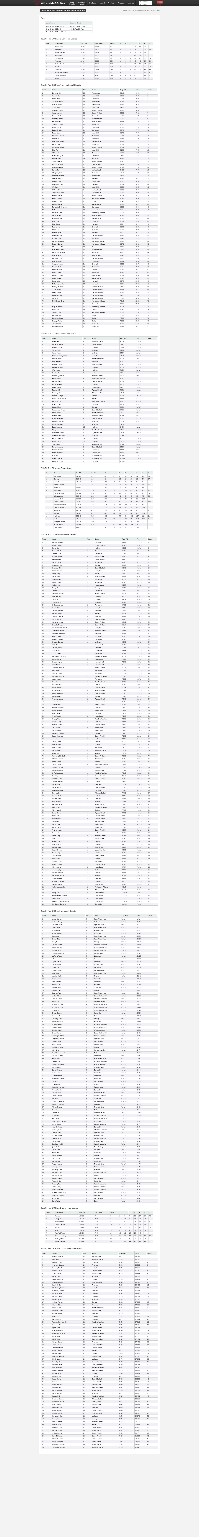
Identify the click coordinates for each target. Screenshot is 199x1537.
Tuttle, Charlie (56, 1345)
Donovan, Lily (56, 401)
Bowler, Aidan (56, 816)
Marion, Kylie (56, 585)
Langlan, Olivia (56, 562)
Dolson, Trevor (57, 1095)
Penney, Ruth (56, 579)
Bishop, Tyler (56, 232)
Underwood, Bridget (58, 410)
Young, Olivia (56, 588)
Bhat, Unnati (56, 430)
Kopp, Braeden (57, 1390)
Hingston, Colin (57, 213)
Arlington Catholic (97, 341)
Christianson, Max (58, 247)
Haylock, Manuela (57, 707)
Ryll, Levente (56, 1118)
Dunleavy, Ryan (57, 1019)
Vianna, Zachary (57, 1189)
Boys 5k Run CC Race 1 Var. (55, 26)
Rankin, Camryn (57, 395)
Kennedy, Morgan (57, 625)
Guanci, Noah (56, 1084)
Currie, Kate (56, 548)
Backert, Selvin (57, 1296)
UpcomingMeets (82, 3)
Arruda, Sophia (56, 545)
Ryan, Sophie (56, 801)
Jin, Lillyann (55, 821)
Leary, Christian (57, 1075)
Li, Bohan (55, 455)
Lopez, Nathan (56, 919)
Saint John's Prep (100, 919)
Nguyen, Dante (57, 1178)
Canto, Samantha (57, 770)
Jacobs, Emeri (56, 730)
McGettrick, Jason (58, 250)
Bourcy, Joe (56, 984)
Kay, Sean (55, 1259)
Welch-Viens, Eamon (59, 1121)
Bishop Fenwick (59, 502)
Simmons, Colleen (58, 376)
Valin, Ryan (55, 1050)
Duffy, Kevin (56, 1158)
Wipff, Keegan (56, 361)
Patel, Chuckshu (57, 326)
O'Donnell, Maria (57, 779)
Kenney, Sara (56, 844)
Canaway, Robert (58, 1356)
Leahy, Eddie (56, 292)
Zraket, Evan (56, 324)
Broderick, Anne (57, 850)
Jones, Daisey (56, 787)
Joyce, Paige (56, 576)
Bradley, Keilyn (56, 818)
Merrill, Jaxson (56, 933)
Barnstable (58, 55)
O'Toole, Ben (56, 238)
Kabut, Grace (56, 704)
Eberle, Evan (56, 1319)
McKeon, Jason (57, 210)
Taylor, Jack (56, 107)
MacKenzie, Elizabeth (59, 656)
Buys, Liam (55, 936)
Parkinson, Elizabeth (58, 756)
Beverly (94, 398)
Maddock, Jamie (57, 1310)
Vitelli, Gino (55, 138)
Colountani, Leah (57, 461)
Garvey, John (56, 950)
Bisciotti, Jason (57, 195)
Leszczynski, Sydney (59, 398)
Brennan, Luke (57, 1262)
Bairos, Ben (55, 1152)
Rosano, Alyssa (57, 833)
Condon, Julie (56, 582)
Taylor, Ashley (56, 350)
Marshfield (58, 49)
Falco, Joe (55, 221)
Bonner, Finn (56, 939)
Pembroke (58, 61)
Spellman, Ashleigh (58, 605)
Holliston (94, 370)
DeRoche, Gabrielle (58, 633)
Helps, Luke (56, 281)
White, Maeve (56, 716)
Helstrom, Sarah (57, 890)
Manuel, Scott (56, 255)
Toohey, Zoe (56, 784)
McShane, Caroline (58, 881)
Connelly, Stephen (58, 1265)
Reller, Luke (56, 1113)
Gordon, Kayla (57, 347)
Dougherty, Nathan (58, 1064)
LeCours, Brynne (57, 610)
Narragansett (96, 104)
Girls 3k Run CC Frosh (77, 26)
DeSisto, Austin (57, 944)
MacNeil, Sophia (57, 613)
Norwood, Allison (57, 693)
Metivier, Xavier (57, 1299)
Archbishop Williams (61, 72)
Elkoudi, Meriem (57, 878)
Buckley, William (57, 164)
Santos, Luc (56, 1382)
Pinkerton (58, 1216)
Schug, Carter (57, 1419)
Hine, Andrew (56, 981)
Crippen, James (57, 970)
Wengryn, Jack (57, 173)
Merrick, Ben (56, 181)
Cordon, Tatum (57, 373)
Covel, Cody (56, 1141)
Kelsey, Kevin (56, 1353)
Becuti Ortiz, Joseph (58, 1053)
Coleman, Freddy (58, 1290)
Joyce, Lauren (56, 619)
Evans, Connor (57, 1013)
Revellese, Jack (57, 1172)
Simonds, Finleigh (57, 542)
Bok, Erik (55, 1098)
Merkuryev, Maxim (58, 141)
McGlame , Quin (57, 156)
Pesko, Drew (56, 99)
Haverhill (57, 67)
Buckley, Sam (56, 987)
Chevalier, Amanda (58, 682)
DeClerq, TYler (57, 1427)
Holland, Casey (57, 1127)
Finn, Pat (55, 150)
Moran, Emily (56, 836)
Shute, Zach (56, 1073)
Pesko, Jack (56, 133)
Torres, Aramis (56, 1090)
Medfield (56, 513)
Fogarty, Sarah (56, 830)
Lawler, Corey (56, 1187)
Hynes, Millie (56, 378)
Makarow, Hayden (58, 284)
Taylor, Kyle (55, 967)
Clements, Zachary (58, 1444)
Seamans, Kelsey (57, 568)
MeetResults (72, 3)
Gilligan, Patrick (57, 1302)
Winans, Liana (56, 750)
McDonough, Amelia (58, 887)
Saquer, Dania (56, 838)
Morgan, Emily (56, 744)
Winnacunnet (59, 47)
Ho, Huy (54, 1081)
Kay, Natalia (55, 793)
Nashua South (59, 64)
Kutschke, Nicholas (58, 1087)
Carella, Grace (56, 696)
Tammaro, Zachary (58, 1447)
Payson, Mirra (56, 602)
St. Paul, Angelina (57, 773)
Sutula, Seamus (57, 161)
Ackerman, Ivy (56, 713)
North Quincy (96, 387)
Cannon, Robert (57, 1330)
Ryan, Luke (56, 1328)
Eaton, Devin (56, 127)
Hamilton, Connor (58, 1399)
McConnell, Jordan (58, 875)
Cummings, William (58, 1036)
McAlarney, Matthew (59, 1288)
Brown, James (57, 1422)
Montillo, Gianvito (57, 1024)
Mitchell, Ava (56, 645)
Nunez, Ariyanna (57, 447)
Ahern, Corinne (57, 702)
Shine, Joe (55, 230)
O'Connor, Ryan (57, 1433)
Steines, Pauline (57, 571)
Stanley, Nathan (57, 1070)
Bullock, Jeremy (57, 979)
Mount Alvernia (97, 444)
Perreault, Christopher (59, 207)
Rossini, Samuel (57, 244)
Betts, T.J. (55, 942)
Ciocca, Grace (56, 653)
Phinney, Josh (56, 261)
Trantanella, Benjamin (59, 1322)
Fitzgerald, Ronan (58, 116)
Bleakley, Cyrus (57, 295)
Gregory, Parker (57, 264)
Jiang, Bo (55, 298)
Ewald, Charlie (57, 130)
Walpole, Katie (56, 358)
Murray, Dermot (57, 287)
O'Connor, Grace (57, 759)
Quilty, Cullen (56, 1147)
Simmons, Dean (57, 1016)
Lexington (95, 347)
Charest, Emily (56, 722)
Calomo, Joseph (57, 204)
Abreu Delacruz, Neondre (60, 1110)
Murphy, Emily (56, 415)
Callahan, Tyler (57, 993)
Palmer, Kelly (56, 390)
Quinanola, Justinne (58, 433)
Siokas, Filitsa (56, 742)
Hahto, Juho (56, 170)
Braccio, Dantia (57, 556)
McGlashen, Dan (57, 184)
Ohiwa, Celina (56, 813)
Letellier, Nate (56, 1376)
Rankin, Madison (57, 438)
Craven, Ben (56, 178)
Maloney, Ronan (57, 1175)
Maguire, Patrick (57, 307)
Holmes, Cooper (57, 275)
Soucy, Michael (57, 1393)
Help (160, 5)
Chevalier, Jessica (58, 676)
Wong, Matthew (57, 1441)
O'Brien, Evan (56, 1061)
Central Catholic (97, 381)
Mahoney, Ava (56, 559)
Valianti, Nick (56, 96)
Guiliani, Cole (56, 930)
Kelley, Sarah (56, 665)
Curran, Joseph (57, 1256)
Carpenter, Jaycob (58, 1038)
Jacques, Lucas (57, 110)
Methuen (95, 421)
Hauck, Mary (56, 407)
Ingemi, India (56, 599)
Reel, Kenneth (56, 1044)
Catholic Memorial (60, 75)
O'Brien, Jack (56, 1138)
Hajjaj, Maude (56, 596)
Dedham (57, 78)
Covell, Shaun (56, 215)
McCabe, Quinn (57, 1135)
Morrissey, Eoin (57, 235)
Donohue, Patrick (57, 1144)
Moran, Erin (56, 341)
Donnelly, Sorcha (57, 393)
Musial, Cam (56, 1387)
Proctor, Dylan (56, 1181)
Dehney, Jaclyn (57, 381)
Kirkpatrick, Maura (58, 630)
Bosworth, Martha (57, 639)
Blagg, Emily (56, 807)
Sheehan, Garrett (57, 1021)
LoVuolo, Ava (56, 591)
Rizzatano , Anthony (58, 1078)
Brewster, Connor (58, 136)
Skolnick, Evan (57, 1130)
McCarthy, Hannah (58, 733)
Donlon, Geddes (57, 1370)
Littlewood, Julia (57, 367)
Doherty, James (57, 119)
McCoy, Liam (56, 1198)
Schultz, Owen (56, 1030)
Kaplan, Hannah (57, 450)
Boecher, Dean (57, 269)
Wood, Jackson (57, 1279)
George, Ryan (57, 1413)
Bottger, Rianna (57, 719)
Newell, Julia (56, 608)
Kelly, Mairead (56, 855)
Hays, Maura (56, 387)
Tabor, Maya (56, 727)
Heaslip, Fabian (57, 321)
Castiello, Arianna (57, 421)
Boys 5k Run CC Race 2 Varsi (56, 32)
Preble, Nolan (56, 1285)
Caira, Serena (56, 353)
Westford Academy (98, 358)
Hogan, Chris (56, 121)
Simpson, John (57, 1325)
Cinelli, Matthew (57, 1410)
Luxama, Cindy (57, 861)
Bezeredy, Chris (57, 1169)
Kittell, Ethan (56, 1339)
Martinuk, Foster (57, 1439)
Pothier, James (57, 1271)
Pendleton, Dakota (58, 1402)
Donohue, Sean (57, 258)
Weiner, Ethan (56, 158)
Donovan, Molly (57, 685)
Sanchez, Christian (58, 1104)
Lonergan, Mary (57, 418)
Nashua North (58, 499)
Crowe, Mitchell (57, 1313)
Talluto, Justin (56, 312)
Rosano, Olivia (56, 798)
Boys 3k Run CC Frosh (53, 29)
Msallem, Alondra (57, 873)
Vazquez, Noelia (57, 884)
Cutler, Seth (56, 1316)
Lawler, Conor (56, 1124)
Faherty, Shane (57, 1430)
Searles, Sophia (57, 662)
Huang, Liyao (56, 892)
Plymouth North (60, 58)
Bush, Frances (57, 427)
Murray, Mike (56, 1115)
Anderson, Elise (57, 424)
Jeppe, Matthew (57, 1164)
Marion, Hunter (57, 104)
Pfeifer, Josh (56, 309)
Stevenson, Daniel (58, 1195)
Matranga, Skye (57, 804)
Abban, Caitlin (56, 636)
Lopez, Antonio (56, 962)
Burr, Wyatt (56, 1362)
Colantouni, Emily (57, 790)
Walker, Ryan (56, 153)
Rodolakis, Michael (58, 252)
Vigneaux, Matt (57, 1365)
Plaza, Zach (56, 1276)
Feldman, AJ (56, 227)
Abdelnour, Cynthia (58, 870)
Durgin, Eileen (56, 827)
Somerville (58, 69)
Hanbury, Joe (56, 315)
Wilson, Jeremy (57, 1107)
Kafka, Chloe (56, 441)
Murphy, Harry (57, 201)
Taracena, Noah (57, 101)
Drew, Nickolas (57, 1384)
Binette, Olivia (56, 659)
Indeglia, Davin (56, 976)
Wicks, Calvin (56, 272)
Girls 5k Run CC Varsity (77, 29)
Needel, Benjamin (58, 241)
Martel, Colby (56, 278)
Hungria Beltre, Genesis (59, 895)
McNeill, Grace (56, 690)
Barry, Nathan (56, 1201)
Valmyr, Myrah (56, 810)
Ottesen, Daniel (57, 999)
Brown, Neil (56, 1396)
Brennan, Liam (56, 1161)
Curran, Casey (56, 764)
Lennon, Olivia (57, 364)
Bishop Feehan (60, 52)
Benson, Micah (57, 1268)
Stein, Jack (55, 973)
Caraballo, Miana (57, 616)
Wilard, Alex (55, 1001)
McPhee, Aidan (57, 956)
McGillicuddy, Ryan (58, 301)
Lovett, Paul (56, 927)
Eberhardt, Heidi (57, 565)
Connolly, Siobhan (57, 781)
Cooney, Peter (56, 1041)
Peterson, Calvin (57, 318)
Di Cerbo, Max (57, 1293)
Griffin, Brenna (57, 458)
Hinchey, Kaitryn (57, 724)
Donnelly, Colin (57, 93)
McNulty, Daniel (57, 1167)
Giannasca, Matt (57, 1282)
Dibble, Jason (56, 1359)
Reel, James (56, 1404)
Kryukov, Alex (56, 1184)
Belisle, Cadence (57, 452)
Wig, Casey (56, 370)
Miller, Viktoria (56, 867)
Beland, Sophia (56, 687)
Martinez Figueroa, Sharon (60, 901)
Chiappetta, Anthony (59, 1333)
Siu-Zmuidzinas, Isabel (59, 628)
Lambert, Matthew (58, 175)
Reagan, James (57, 1093)
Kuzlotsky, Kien (57, 1407)
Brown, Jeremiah (57, 1155)
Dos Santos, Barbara (59, 904)
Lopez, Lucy (56, 898)
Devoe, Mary (56, 853)
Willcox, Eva (56, 824)
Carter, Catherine (57, 736)
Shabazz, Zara (56, 841)
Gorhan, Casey (57, 922)
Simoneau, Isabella (58, 593)
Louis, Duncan (57, 1379)
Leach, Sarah (56, 679)
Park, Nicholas (57, 1436)
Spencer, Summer (57, 642)
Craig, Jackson (57, 113)
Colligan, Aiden (56, 1132)
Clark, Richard (56, 1067)
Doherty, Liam (56, 990)
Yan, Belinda (56, 444)
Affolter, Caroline (57, 864)
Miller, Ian (55, 959)
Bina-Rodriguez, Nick (59, 1192)
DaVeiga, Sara (56, 847)
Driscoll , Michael (57, 1056)
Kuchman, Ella (57, 384)
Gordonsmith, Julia (58, 435)
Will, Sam (55, 187)
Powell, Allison (56, 761)
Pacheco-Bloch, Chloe (59, 356)
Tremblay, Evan (57, 1347)
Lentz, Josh (56, 1336)
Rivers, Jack (56, 1373)
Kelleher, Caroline (57, 767)
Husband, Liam (57, 925)
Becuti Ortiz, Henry (58, 1047)
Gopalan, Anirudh (57, 1004)
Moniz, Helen (56, 858)
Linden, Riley (56, 1424)
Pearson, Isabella (57, 699)
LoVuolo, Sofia (56, 554)
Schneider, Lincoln (58, 147)
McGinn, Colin (57, 1367)
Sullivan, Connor (57, 124)
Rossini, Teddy (57, 198)
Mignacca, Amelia (57, 622)
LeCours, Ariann (57, 648)
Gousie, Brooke (57, 710)
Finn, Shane (56, 224)
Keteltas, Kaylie (57, 796)
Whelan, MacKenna (58, 551)
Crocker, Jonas (57, 1027)
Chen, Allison (56, 413)
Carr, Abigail (55, 776)
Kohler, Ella (55, 753)
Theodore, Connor (58, 193)
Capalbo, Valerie (57, 344)
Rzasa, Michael (57, 218)
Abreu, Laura (56, 739)
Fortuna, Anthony (58, 1416)
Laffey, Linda (56, 404)
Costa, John (56, 1150)
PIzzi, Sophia (56, 670)
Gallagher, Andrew (58, 1101)
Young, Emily (56, 573)
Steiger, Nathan (57, 1342)
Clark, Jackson (57, 1350)
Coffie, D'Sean (56, 964)
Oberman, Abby (57, 673)
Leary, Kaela (56, 650)
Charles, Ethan (57, 1305)
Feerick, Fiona (56, 747)
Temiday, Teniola (57, 304)
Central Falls (96, 452)
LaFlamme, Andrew (58, 953)
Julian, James (56, 289)
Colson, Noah (56, 267)
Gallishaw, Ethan (57, 167)
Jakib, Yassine (57, 1273)
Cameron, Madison (58, 667)
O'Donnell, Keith (57, 190)
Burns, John (56, 1058)
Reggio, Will (56, 144)
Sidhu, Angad (56, 1308)
